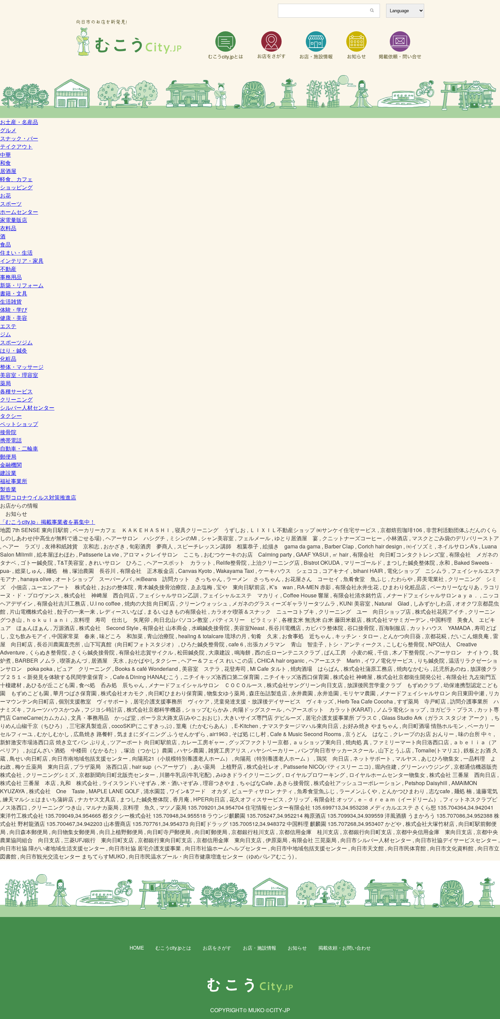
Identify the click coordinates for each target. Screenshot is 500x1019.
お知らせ (297, 947)
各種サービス (16, 391)
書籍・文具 (13, 293)
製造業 (8, 489)
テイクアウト (16, 146)
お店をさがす (217, 947)
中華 (5, 154)
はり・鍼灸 (13, 350)
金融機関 (11, 465)
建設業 (8, 473)
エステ (8, 326)
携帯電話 (11, 440)
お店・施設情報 (259, 947)
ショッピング (16, 187)
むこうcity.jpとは (173, 947)
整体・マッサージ (22, 367)
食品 (5, 244)
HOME (137, 947)
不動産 (8, 269)
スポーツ (11, 203)
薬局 (5, 383)
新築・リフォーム (22, 285)
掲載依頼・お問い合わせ (344, 947)
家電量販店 (13, 220)
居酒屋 (8, 171)
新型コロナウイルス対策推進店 (38, 497)
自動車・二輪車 (19, 448)
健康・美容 (13, 318)
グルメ (8, 130)
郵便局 (8, 456)
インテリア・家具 (22, 261)
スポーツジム (16, 342)
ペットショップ (19, 424)
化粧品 (8, 358)
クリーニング (16, 399)
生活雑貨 (11, 301)
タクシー (11, 416)
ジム (5, 334)
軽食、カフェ (16, 179)
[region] (250, 96)
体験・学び (13, 309)
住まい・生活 (16, 252)
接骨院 (8, 432)
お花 (5, 195)
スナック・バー (19, 138)
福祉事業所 (13, 481)
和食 (5, 163)
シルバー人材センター (27, 407)
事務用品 (11, 277)
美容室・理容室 (19, 375)
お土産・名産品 (19, 122)
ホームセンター (19, 212)
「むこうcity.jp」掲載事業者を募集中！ (47, 522)
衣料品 (8, 228)
